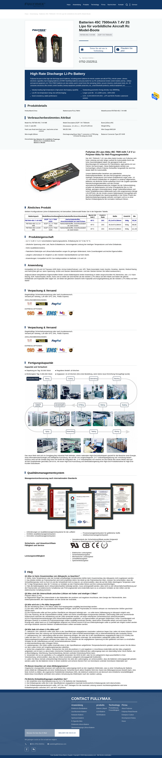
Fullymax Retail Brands (129, 711)
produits (86, 5)
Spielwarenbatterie (77, 718)
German (134, 4)
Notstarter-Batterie (77, 715)
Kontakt (121, 5)
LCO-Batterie (100, 711)
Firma (103, 5)
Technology (95, 5)
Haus (68, 5)
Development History (129, 718)
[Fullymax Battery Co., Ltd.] (34, 749)
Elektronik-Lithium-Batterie (80, 724)
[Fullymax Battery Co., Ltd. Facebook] (27, 749)
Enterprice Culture (128, 715)
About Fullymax (127, 708)
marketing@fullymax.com (57, 744)
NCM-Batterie (100, 715)
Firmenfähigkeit (114, 710)
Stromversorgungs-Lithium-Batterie (82, 727)
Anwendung (77, 5)
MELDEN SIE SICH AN (67, 733)
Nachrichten (112, 5)
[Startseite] (35, 5)
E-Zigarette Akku (76, 721)
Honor (124, 721)
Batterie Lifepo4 (101, 708)
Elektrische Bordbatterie (79, 708)
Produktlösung (113, 708)
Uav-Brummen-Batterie (79, 711)
